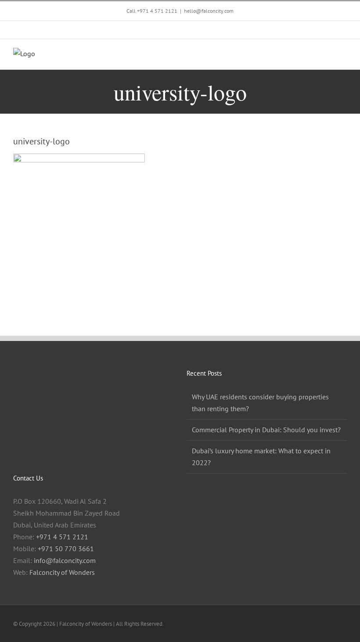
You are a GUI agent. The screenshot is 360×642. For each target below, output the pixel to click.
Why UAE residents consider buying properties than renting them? (260, 402)
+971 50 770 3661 (66, 548)
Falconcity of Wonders (62, 572)
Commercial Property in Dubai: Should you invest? (266, 429)
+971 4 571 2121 (157, 10)
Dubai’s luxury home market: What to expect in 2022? (261, 456)
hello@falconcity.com (209, 10)
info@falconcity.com (65, 560)
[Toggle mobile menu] (343, 56)
